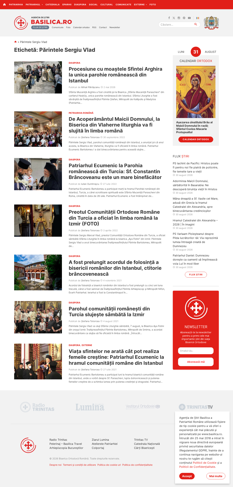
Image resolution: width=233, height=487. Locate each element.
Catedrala (53, 4)
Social (93, 4)
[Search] (195, 24)
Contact (103, 27)
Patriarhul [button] (33, 4)
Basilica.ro (51, 22)
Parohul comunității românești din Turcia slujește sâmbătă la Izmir (109, 311)
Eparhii (66, 4)
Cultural (106, 4)
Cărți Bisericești (144, 448)
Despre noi (55, 464)
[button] (228, 4)
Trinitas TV (141, 439)
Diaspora (80, 4)
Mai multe (215, 476)
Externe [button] (139, 4)
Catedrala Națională (147, 443)
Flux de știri (40, 27)
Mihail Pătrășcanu (90, 87)
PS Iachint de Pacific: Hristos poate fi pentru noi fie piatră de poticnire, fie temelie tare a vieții (195, 167)
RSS (94, 27)
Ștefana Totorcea (90, 137)
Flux (181, 156)
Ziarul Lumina (100, 439)
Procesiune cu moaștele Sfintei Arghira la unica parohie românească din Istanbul (115, 75)
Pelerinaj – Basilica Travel (65, 443)
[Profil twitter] (173, 18)
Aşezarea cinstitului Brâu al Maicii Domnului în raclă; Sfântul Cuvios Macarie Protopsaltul (194, 127)
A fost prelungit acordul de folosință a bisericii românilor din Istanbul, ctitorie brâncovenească (115, 268)
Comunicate (123, 4)
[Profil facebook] (169, 18)
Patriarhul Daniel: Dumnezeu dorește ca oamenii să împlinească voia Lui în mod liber (195, 259)
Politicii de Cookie (204, 462)
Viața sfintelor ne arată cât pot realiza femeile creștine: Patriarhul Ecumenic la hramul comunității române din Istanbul (116, 357)
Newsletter (115, 27)
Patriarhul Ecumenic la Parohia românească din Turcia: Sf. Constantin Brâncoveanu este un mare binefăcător (115, 171)
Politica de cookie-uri (109, 464)
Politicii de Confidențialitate (197, 466)
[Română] (198, 18)
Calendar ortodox (81, 27)
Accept (187, 476)
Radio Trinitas (58, 439)
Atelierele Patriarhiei (105, 443)
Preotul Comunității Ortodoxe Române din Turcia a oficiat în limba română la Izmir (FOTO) (114, 218)
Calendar (196, 61)
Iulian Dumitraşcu (90, 184)
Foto (153, 4)
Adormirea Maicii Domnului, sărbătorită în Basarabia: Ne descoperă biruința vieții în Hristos (195, 185)
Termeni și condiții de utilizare (79, 464)
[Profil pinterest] (184, 18)
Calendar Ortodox (196, 139)
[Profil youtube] (189, 18)
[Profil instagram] (179, 18)
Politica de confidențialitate (137, 464)
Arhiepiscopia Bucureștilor (66, 448)
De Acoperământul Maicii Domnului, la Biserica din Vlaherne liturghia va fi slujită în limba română (114, 125)
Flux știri (196, 274)
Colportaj (98, 448)
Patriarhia (16, 4)
